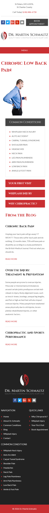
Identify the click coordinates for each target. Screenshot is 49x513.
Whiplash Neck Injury (24, 132)
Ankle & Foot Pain (21, 170)
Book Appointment (37, 22)
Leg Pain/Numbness (22, 157)
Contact (6, 438)
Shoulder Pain (20, 144)
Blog (5, 429)
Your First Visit (20, 183)
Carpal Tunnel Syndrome (26, 140)
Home (6, 416)
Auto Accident (20, 136)
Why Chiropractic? (23, 203)
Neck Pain (17, 153)
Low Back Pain (19, 166)
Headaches (18, 149)
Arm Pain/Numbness (23, 162)
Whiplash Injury (20, 193)
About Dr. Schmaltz (11, 421)
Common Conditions (12, 425)
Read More (11, 259)
